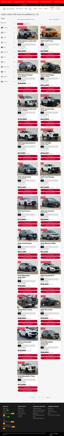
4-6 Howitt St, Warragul (47, 4)
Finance (35, 8)
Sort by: (50, 19)
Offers (26, 8)
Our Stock (30, 9)
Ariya (4, 420)
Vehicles (21, 8)
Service (40, 8)
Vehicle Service (37, 408)
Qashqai (5, 408)
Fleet (49, 413)
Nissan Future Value (38, 412)
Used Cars (21, 412)
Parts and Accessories (39, 410)
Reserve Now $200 (27, 57)
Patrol (4, 412)
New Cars (20, 408)
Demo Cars (21, 410)
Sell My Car (52, 8)
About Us (50, 408)
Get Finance (58, 8)
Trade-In (20, 416)
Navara (5, 416)
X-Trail (4, 410)
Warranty (35, 413)
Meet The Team (52, 412)
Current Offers (22, 413)
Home (17, 8)
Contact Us (51, 410)
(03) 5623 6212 (57, 4)
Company (46, 8)
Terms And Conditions (54, 415)
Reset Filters (20, 23)
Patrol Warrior (6, 425)
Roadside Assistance (38, 418)
